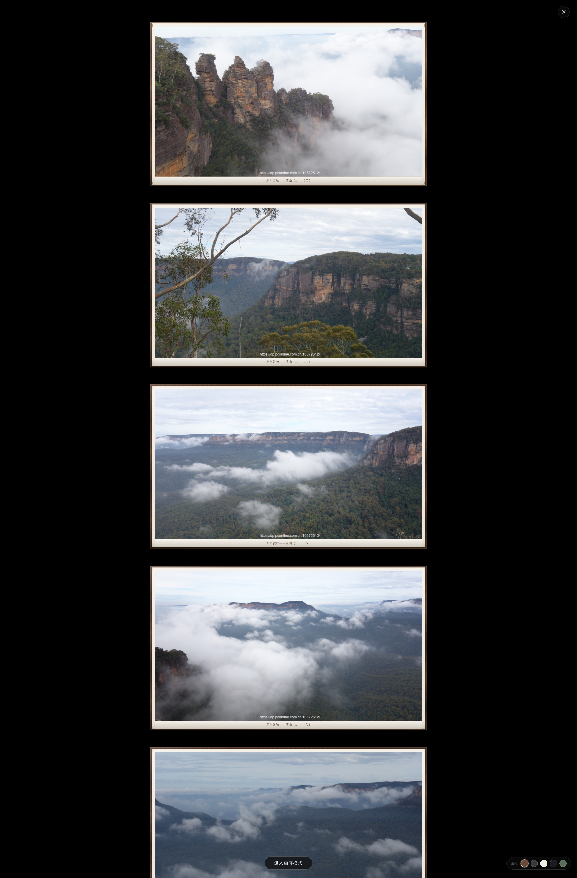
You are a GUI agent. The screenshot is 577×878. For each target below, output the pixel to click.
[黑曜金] (553, 863)
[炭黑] (534, 863)
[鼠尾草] (563, 863)
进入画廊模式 (288, 863)
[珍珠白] (543, 863)
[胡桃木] (525, 863)
